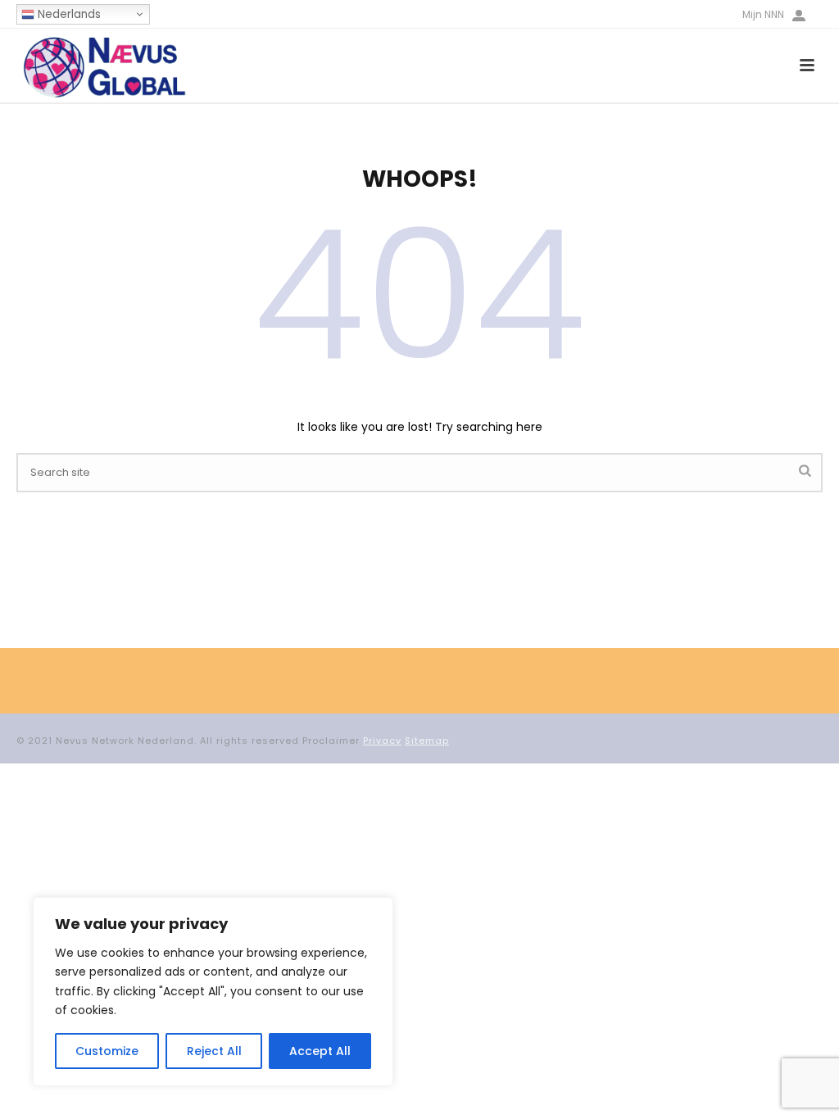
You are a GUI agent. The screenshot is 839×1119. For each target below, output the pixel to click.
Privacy (382, 740)
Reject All (214, 1051)
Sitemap (427, 740)
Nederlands (67, 14)
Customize (106, 1051)
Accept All (320, 1051)
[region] (213, 991)
